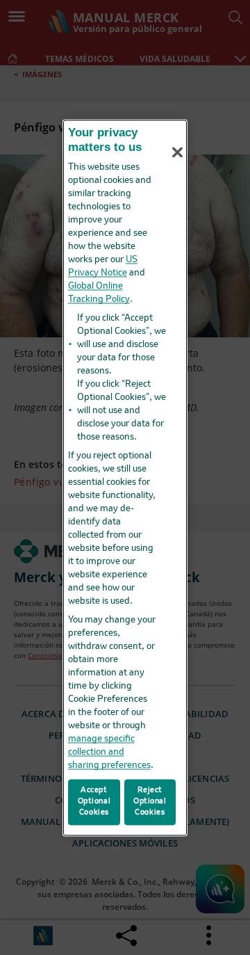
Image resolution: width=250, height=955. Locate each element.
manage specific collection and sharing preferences (109, 753)
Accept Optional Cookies (94, 801)
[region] (125, 477)
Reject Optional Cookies (150, 801)
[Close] (177, 152)
